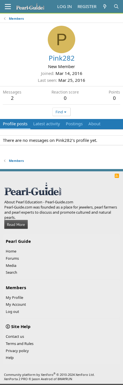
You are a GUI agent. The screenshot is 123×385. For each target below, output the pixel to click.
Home (11, 251)
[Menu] (8, 6)
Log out (12, 311)
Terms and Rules (19, 343)
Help (10, 357)
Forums (12, 258)
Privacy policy (17, 350)
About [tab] (94, 123)
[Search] (116, 6)
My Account (16, 304)
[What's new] (104, 6)
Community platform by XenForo (49, 374)
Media (11, 265)
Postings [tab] (74, 123)
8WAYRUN (64, 379)
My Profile (14, 297)
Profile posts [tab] (15, 123)
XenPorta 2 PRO (16, 379)
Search (11, 272)
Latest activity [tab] (46, 123)
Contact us (15, 336)
